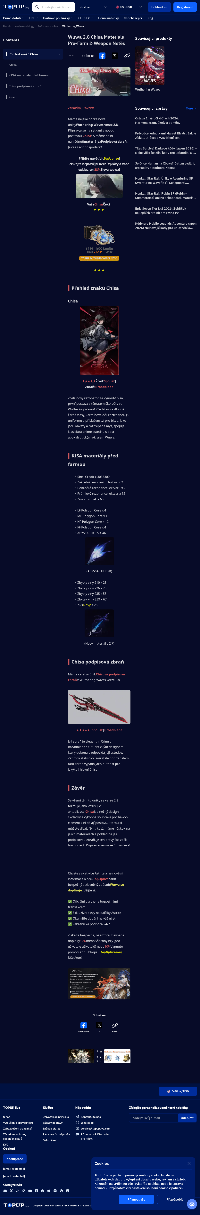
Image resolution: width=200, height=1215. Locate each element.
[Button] (102, 55)
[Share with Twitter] (115, 55)
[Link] (5, 1191)
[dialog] (143, 1183)
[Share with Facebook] (102, 55)
